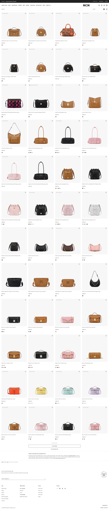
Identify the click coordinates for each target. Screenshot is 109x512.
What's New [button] (4, 5)
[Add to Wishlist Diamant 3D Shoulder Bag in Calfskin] (25, 371)
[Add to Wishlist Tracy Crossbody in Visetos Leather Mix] (25, 300)
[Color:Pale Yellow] (29, 403)
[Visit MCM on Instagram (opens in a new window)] (59, 488)
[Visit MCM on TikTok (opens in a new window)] (65, 488)
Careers (21, 492)
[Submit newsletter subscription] (45, 478)
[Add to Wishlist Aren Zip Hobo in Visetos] (25, 121)
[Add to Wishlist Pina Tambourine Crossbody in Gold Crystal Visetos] (52, 13)
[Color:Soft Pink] (82, 152)
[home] (86, 6)
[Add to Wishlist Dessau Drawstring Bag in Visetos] (106, 13)
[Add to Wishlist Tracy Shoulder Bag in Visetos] (79, 85)
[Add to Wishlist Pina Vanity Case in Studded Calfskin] (106, 49)
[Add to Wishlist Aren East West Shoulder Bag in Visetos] (52, 121)
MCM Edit (21, 490)
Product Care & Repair (5, 498)
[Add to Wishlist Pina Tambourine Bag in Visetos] (52, 49)
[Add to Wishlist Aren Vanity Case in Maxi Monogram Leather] (52, 407)
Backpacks (14, 5)
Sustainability (22, 494)
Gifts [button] (44, 5)
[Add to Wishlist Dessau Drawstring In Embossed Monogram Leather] (25, 228)
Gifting (3, 490)
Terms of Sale (40, 488)
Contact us (95, 1)
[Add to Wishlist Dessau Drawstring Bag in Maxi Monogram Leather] (106, 156)
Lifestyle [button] (32, 5)
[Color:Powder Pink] (57, 188)
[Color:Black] (2, 81)
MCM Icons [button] (39, 5)
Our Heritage (22, 488)
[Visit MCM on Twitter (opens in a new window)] (62, 488)
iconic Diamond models (71, 455)
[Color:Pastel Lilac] (82, 403)
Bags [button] (9, 5)
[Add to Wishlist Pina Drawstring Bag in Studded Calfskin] (25, 49)
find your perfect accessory (60, 458)
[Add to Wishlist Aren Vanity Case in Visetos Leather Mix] (25, 407)
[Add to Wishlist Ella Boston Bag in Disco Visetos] (79, 13)
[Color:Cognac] (2, 45)
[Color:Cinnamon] (56, 260)
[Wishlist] (104, 5)
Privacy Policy (40, 492)
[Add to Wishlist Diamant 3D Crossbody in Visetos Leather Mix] (25, 264)
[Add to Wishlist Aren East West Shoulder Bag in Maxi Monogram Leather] (25, 156)
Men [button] (24, 5)
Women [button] (20, 5)
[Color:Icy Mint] (30, 403)
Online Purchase (4, 488)
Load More (54, 446)
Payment (3, 494)
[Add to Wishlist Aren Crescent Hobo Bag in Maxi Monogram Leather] (106, 264)
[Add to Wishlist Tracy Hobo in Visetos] (106, 85)
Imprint (39, 496)
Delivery (3, 492)
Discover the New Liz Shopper (11, 1)
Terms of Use (40, 490)
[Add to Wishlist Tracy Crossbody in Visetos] (25, 336)
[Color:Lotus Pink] (84, 188)
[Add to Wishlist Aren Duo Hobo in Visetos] (52, 228)
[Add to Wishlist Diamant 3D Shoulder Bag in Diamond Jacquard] (25, 85)
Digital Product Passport (23, 496)
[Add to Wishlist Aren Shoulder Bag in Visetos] (106, 336)
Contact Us (3, 500)
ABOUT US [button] (48, 5)
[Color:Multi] (2, 116)
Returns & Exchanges (5, 496)
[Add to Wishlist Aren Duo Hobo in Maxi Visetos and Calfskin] (79, 228)
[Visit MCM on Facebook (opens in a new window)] (57, 488)
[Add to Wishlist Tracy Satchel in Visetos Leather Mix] (106, 300)
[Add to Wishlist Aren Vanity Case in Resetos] (52, 371)
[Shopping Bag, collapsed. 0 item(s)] (106, 5)
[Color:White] (60, 188)
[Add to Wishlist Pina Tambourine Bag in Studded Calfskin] (79, 49)
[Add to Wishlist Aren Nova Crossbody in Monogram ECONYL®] (52, 85)
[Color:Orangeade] (2, 403)
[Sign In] (101, 5)
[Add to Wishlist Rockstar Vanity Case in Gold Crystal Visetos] (25, 13)
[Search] (99, 5)
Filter (94, 9)
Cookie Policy (40, 494)
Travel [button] (27, 5)
